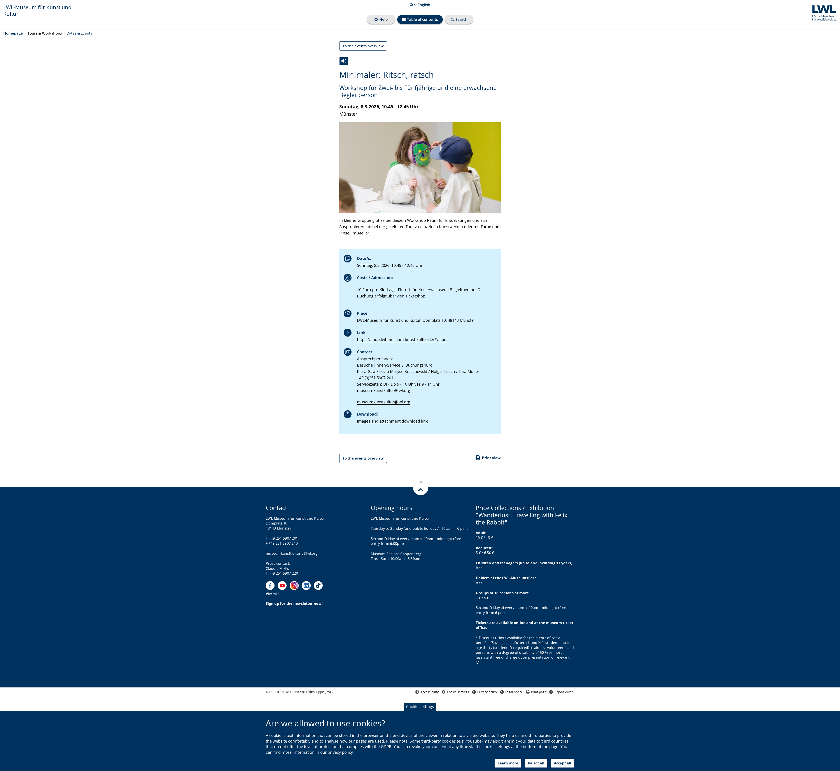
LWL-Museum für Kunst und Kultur (37, 10)
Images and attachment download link (392, 421)
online (520, 622)
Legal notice (514, 692)
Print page (538, 692)
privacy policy (340, 752)
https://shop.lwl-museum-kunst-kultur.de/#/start (402, 339)
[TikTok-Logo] (318, 585)
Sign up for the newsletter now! (294, 603)
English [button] (420, 4)
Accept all (562, 763)
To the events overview (363, 45)
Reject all (536, 763)
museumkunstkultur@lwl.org (383, 401)
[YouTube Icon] (282, 585)
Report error (564, 692)
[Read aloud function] (343, 60)
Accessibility (430, 692)
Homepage (13, 33)
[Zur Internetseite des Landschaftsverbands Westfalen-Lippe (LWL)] (823, 12)
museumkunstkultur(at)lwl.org (292, 553)
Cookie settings (420, 706)
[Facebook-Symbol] (270, 585)
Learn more (508, 763)
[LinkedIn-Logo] (306, 585)
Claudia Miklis (277, 568)
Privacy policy (487, 692)
